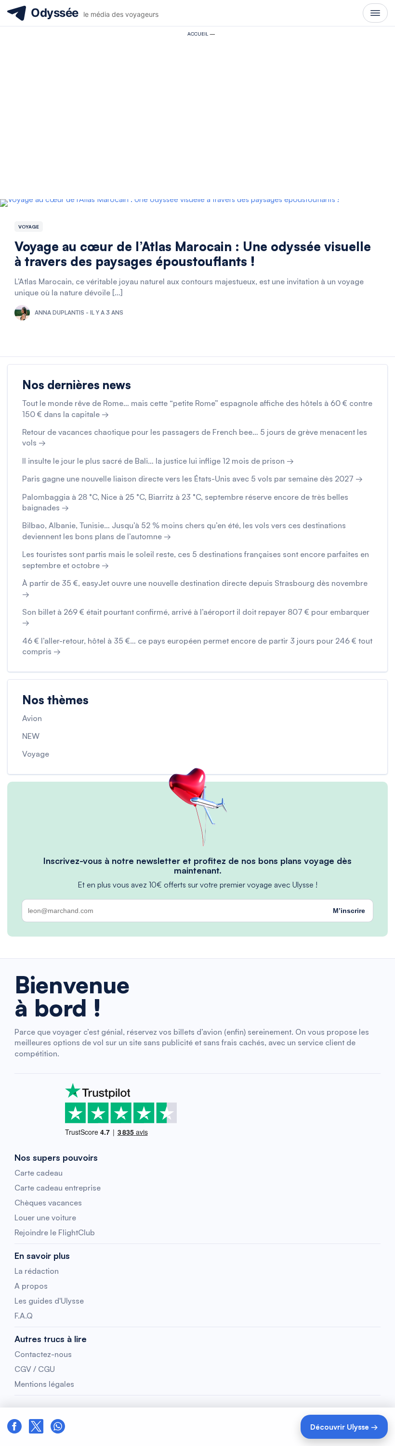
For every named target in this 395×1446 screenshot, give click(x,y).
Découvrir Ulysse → (344, 1427)
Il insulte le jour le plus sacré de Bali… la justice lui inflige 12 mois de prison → (158, 461)
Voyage (28, 226)
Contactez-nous (43, 1354)
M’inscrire (349, 910)
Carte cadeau (38, 1173)
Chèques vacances (48, 1202)
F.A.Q (23, 1315)
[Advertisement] (197, 113)
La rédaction (36, 1271)
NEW (31, 736)
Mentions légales (44, 1384)
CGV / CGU (34, 1369)
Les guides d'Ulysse (49, 1301)
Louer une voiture (45, 1217)
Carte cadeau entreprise (57, 1187)
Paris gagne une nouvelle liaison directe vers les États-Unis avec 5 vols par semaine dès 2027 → (192, 478)
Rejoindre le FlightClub (54, 1232)
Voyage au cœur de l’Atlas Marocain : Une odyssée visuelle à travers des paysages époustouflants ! (192, 254)
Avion (32, 718)
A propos (31, 1286)
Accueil (197, 34)
